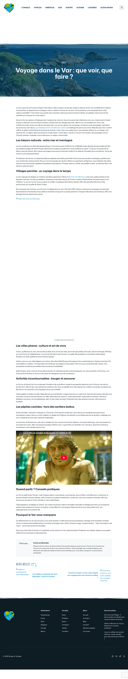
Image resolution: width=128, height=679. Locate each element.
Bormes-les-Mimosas (76, 177)
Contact (86, 625)
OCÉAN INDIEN (106, 7)
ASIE (60, 7)
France (64, 62)
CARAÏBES (92, 7)
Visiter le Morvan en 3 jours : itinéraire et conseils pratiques (114, 625)
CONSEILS (26, 7)
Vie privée (86, 631)
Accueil (85, 615)
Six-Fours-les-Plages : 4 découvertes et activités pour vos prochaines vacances (114, 617)
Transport (65, 625)
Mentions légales (89, 628)
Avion (64, 615)
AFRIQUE (38, 7)
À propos (86, 618)
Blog (84, 621)
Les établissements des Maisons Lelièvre (51, 127)
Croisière (65, 631)
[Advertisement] (64, 27)
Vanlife (64, 628)
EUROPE (69, 7)
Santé (64, 621)
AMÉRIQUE (49, 7)
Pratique (65, 618)
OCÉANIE (80, 7)
